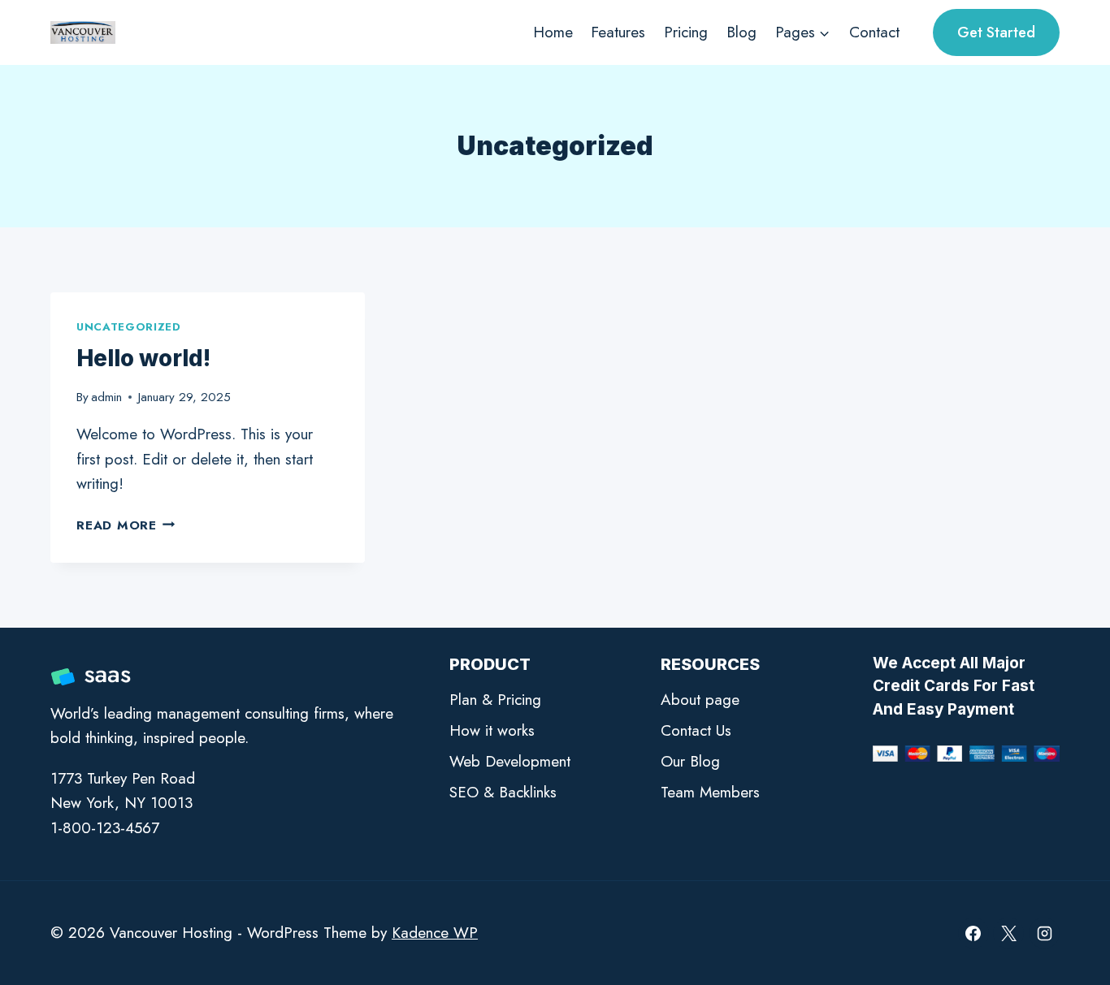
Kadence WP (435, 933)
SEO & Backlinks (503, 792)
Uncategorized (128, 327)
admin (106, 397)
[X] (1008, 933)
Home (553, 32)
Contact (874, 32)
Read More (126, 525)
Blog (741, 32)
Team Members (710, 792)
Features (618, 32)
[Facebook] (973, 933)
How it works (492, 730)
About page (700, 700)
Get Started (996, 32)
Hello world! (143, 358)
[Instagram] (1044, 933)
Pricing (686, 32)
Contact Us (696, 730)
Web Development (509, 761)
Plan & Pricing (495, 700)
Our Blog (690, 761)
